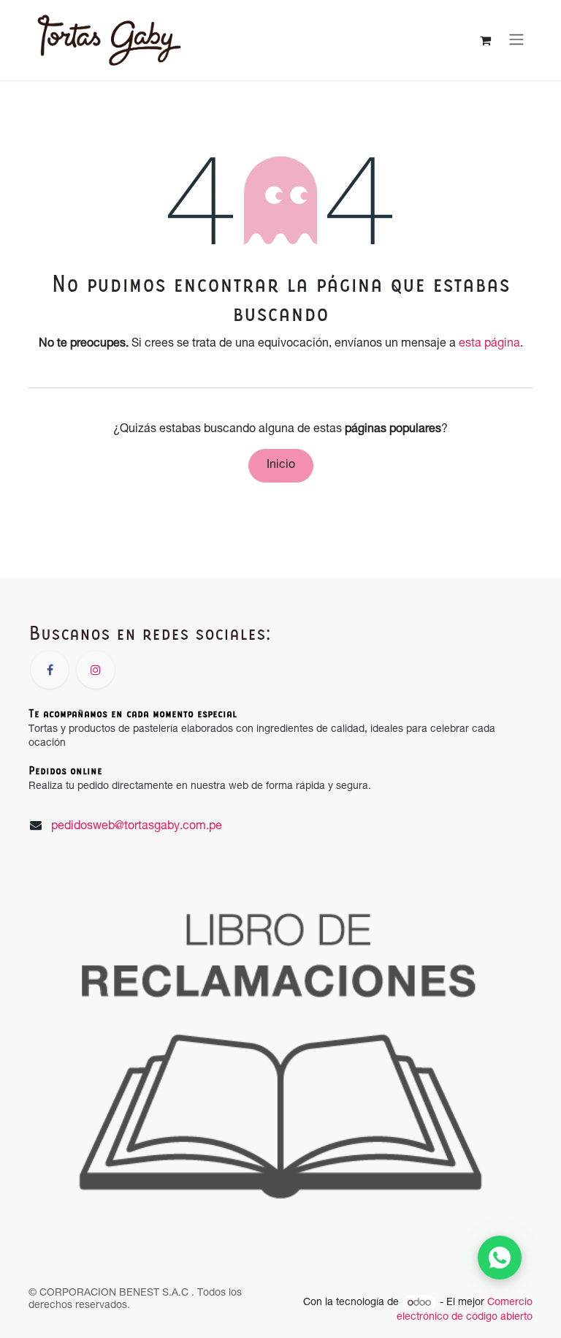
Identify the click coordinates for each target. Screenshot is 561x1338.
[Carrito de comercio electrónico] (485, 40)
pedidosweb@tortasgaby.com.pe (136, 827)
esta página (489, 344)
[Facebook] (50, 670)
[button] (500, 1258)
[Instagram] (96, 670)
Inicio (281, 466)
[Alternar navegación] (516, 39)
